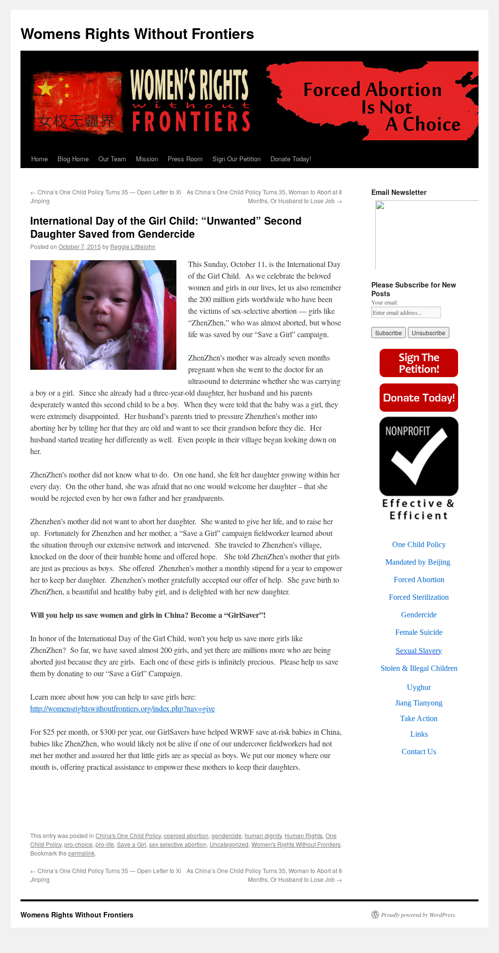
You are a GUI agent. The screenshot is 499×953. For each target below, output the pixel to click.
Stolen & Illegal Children (419, 668)
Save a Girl (131, 844)
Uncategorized (229, 844)
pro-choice (78, 844)
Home (39, 158)
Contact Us (419, 751)
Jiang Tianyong (418, 703)
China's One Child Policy (128, 835)
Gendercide (419, 614)
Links (419, 734)
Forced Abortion (419, 579)
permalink (81, 853)
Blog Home (73, 158)
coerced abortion (186, 835)
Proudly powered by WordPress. (419, 914)
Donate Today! (290, 158)
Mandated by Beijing (417, 562)
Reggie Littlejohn (132, 246)
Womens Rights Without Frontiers (137, 32)
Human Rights (304, 835)
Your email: (384, 302)
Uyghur (419, 687)
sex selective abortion (178, 844)
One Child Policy (419, 544)
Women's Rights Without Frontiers (296, 844)
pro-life (105, 844)
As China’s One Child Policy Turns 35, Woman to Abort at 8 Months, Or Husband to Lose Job (264, 196)
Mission (147, 158)
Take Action (419, 718)
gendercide (226, 835)
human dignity (263, 835)
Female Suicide (418, 632)
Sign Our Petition (236, 158)
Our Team (112, 158)
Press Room (185, 158)
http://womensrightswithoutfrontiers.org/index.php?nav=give (122, 708)
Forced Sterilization (419, 597)
